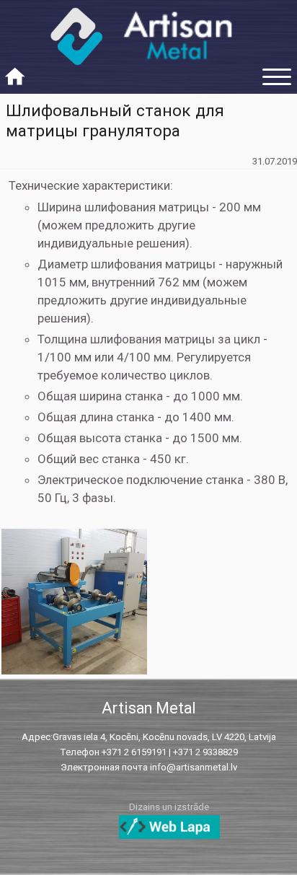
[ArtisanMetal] (148, 43)
